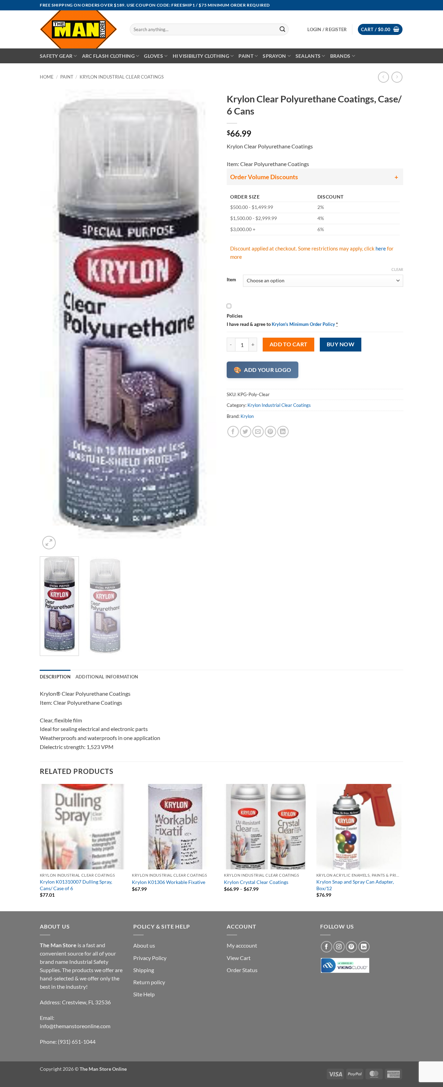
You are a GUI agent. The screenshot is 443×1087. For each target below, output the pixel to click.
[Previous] (52, 320)
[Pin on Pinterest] (270, 431)
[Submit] (282, 29)
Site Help (144, 994)
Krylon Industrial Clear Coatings (122, 77)
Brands (340, 56)
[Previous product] (396, 77)
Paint (245, 56)
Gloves (153, 56)
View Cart (239, 957)
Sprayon (274, 56)
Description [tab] (55, 676)
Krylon (247, 416)
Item (231, 279)
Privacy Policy (149, 957)
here (381, 248)
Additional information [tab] (106, 676)
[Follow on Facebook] (326, 946)
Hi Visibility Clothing (201, 56)
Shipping (143, 970)
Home (47, 77)
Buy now (340, 344)
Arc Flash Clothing (108, 56)
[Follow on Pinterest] (351, 946)
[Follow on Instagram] (339, 946)
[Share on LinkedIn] (283, 431)
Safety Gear (56, 56)
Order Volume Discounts (264, 177)
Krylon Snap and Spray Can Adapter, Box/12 (355, 885)
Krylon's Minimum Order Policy (303, 324)
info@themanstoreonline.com (75, 1026)
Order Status (242, 970)
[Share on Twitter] (245, 431)
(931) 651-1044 (77, 1041)
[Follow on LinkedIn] (364, 946)
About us (144, 945)
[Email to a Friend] (258, 431)
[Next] (204, 320)
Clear (397, 269)
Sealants (308, 56)
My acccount (242, 945)
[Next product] (383, 77)
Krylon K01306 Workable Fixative (168, 882)
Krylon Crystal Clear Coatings (256, 882)
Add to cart (289, 344)
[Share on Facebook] (233, 431)
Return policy (149, 982)
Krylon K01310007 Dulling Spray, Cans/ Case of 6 (76, 885)
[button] (380, 29)
